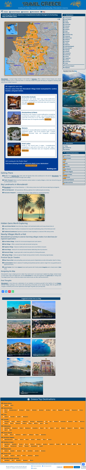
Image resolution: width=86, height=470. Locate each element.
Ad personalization (37, 466)
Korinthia (29, 451)
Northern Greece (67, 174)
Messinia (43, 451)
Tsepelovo (67, 58)
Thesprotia (74, 410)
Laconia (36, 451)
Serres (20, 446)
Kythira (24, 434)
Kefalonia (17, 434)
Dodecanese (66, 166)
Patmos (76, 428)
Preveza (67, 410)
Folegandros (40, 421)
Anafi (12, 421)
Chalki (21, 428)
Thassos (26, 446)
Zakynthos (43, 434)
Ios (46, 421)
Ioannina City (68, 34)
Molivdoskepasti (69, 46)
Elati (66, 31)
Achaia (6, 451)
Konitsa (67, 41)
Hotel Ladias (26, 144)
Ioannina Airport (69, 66)
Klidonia (67, 39)
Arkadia (19, 451)
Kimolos (56, 421)
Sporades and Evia (68, 182)
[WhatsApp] (12, 292)
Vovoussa (67, 61)
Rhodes (82, 428)
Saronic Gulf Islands (68, 180)
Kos (46, 428)
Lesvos (32, 439)
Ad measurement (47, 466)
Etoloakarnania (13, 410)
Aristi (66, 21)
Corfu (5, 434)
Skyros (31, 460)
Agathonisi (7, 428)
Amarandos (68, 17)
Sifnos (29, 423)
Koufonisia (63, 421)
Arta (5, 410)
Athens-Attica (66, 155)
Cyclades (65, 163)
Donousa (32, 421)
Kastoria (51, 444)
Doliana (67, 29)
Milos (76, 421)
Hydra (18, 455)
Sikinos (35, 423)
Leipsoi (51, 428)
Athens (6, 405)
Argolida (12, 451)
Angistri (12, 455)
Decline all (60, 467)
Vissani (67, 60)
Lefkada (31, 434)
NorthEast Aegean (8, 437)
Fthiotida (34, 410)
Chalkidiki (14, 444)
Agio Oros (6, 444)
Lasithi (18, 416)
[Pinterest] (9, 292)
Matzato (25, 128)
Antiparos (24, 421)
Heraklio (12, 416)
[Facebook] (2, 292)
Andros (18, 421)
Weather (67, 67)
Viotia (5, 412)
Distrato (67, 26)
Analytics (35, 468)
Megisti (63, 428)
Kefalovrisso (68, 38)
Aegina (6, 455)
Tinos (46, 423)
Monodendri (35, 12)
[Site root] (9, 4)
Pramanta (68, 53)
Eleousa (67, 33)
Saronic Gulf (7, 453)
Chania (6, 416)
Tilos (10, 430)
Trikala (81, 410)
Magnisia (60, 410)
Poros (23, 455)
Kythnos (70, 421)
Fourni (21, 439)
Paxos (36, 434)
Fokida (27, 410)
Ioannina (26, 12)
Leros (57, 428)
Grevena (38, 444)
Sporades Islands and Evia (11, 458)
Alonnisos (6, 460)
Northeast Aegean (68, 171)
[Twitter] (6, 292)
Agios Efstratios (8, 439)
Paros (11, 423)
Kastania (67, 36)
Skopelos (25, 460)
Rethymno (25, 416)
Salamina (30, 455)
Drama (21, 444)
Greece (6, 12)
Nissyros (69, 428)
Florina (32, 444)
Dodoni (67, 28)
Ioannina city (15, 176)
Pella (74, 444)
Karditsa (48, 410)
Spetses (37, 455)
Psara (44, 439)
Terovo (67, 56)
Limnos (38, 439)
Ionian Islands (67, 169)
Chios (15, 439)
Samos (49, 439)
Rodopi (6, 446)
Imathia (45, 444)
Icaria (26, 439)
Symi (5, 430)
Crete (64, 161)
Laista (66, 43)
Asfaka (67, 22)
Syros (41, 423)
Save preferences (68, 467)
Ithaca (11, 434)
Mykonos (82, 421)
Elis (24, 451)
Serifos (24, 423)
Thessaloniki (34, 446)
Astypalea (14, 428)
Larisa (54, 410)
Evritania (21, 410)
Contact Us (68, 147)
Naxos (6, 423)
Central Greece (15, 12)
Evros (26, 444)
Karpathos (35, 428)
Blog (39, 298)
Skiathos (18, 460)
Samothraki (13, 446)
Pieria (79, 444)
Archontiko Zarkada (29, 97)
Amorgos (6, 421)
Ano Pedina (68, 19)
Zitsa (66, 63)
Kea (50, 421)
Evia (12, 460)
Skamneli (67, 54)
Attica (11, 405)
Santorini (17, 423)
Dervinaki (67, 24)
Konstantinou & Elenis (29, 112)
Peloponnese (66, 177)
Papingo (67, 49)
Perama (67, 51)
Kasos (41, 428)
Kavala (58, 444)
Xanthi (41, 446)
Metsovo (67, 44)
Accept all (77, 467)
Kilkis (63, 444)
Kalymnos (27, 428)
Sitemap (67, 149)
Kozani (69, 444)
